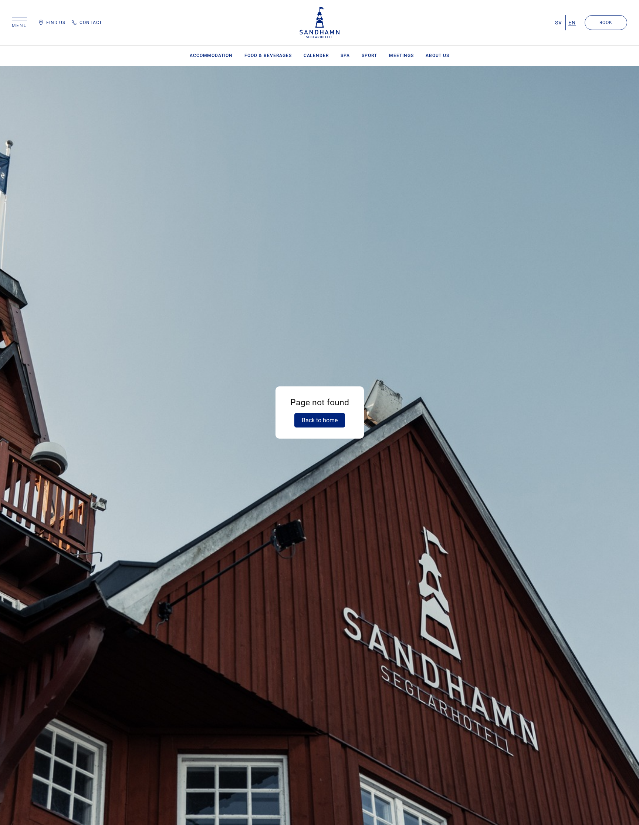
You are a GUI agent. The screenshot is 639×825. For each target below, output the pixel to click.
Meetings (401, 55)
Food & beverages (267, 55)
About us (438, 55)
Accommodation (211, 55)
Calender (316, 55)
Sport (369, 55)
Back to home (320, 420)
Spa (345, 55)
